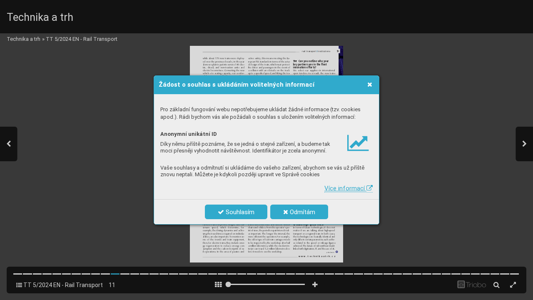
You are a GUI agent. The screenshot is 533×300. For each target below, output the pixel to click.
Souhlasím (239, 212)
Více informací (345, 188)
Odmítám (301, 212)
